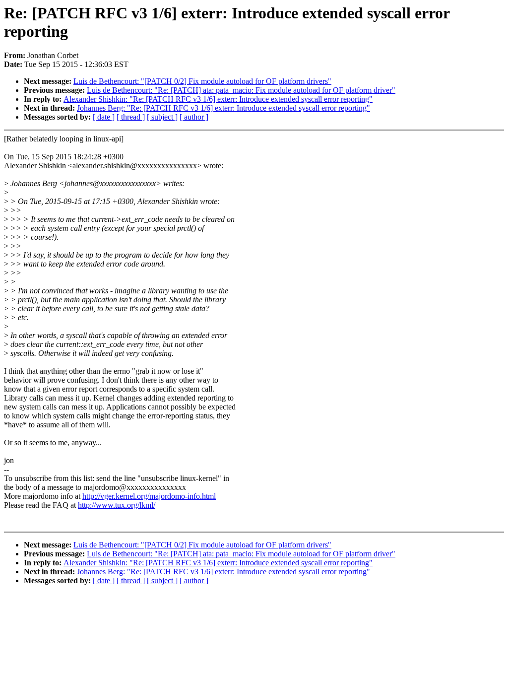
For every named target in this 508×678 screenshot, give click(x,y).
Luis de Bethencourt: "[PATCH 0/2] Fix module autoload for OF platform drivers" (202, 81)
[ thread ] (131, 117)
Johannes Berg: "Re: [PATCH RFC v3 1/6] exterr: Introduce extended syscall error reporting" (223, 108)
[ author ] (194, 117)
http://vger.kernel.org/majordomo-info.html (149, 496)
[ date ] (104, 117)
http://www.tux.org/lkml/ (116, 505)
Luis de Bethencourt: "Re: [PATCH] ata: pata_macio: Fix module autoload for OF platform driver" (241, 90)
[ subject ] (162, 117)
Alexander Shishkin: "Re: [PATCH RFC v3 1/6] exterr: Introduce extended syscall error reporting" (218, 99)
